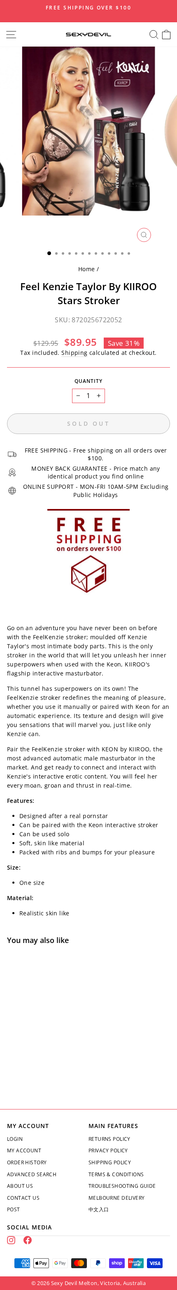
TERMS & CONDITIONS (116, 1174)
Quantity (88, 381)
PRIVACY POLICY (108, 1150)
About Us (20, 1185)
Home (86, 269)
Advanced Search (31, 1174)
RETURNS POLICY (109, 1138)
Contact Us (23, 1197)
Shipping (74, 353)
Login (15, 1138)
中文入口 (98, 1209)
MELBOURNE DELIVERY (116, 1197)
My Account (24, 1150)
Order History (27, 1162)
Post (13, 1209)
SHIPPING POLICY (109, 1162)
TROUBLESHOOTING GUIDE (122, 1185)
